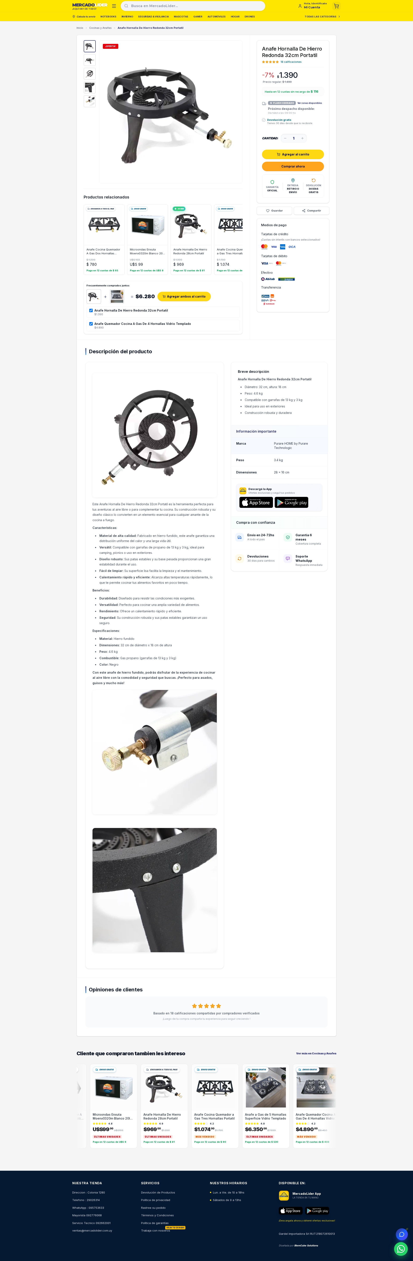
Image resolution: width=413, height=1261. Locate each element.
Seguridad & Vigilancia (153, 16)
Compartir (314, 210)
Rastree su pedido (153, 1207)
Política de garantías (155, 1223)
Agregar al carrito (295, 154)
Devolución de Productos (158, 1192)
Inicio (80, 27)
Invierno (127, 16)
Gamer (197, 16)
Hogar (235, 16)
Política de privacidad (155, 1200)
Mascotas (181, 16)
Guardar (277, 210)
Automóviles (217, 16)
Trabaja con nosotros (155, 1230)
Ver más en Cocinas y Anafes (316, 1053)
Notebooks (108, 16)
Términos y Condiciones (157, 1215)
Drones (250, 16)
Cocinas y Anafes (100, 27)
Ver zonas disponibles (309, 103)
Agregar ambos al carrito (186, 296)
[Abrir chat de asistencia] (402, 1234)
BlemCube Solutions (306, 1245)
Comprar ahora (293, 166)
